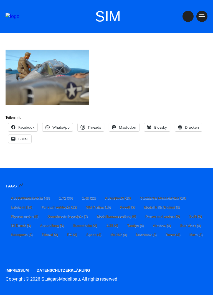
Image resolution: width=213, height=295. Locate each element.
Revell (127, 207)
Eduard (50, 235)
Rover (173, 235)
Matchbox (146, 235)
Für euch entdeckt (59, 207)
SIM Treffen (98, 207)
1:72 (66, 198)
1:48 (89, 198)
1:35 (112, 226)
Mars (195, 235)
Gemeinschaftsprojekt (67, 216)
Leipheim (21, 207)
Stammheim (85, 226)
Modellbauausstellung (116, 216)
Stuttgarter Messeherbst (163, 198)
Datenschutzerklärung (63, 270)
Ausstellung (52, 226)
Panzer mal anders (162, 216)
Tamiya (135, 226)
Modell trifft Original (162, 207)
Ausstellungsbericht (30, 198)
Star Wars (190, 226)
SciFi (195, 216)
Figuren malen (24, 216)
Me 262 (118, 235)
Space (93, 235)
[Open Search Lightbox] (188, 16)
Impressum (17, 270)
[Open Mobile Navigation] (201, 16)
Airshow (162, 226)
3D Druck (21, 226)
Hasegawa (21, 235)
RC (72, 235)
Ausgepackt (118, 198)
